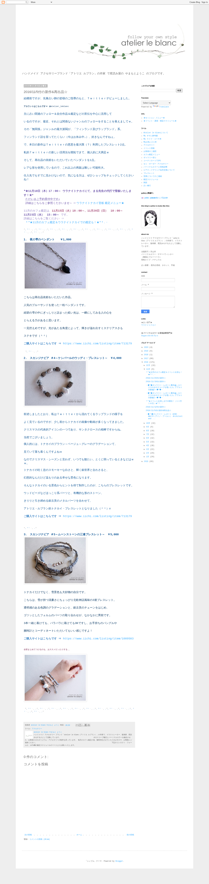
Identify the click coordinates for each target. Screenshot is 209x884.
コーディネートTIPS (152, 161)
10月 (148, 423)
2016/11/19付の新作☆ (156, 382)
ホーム (79, 835)
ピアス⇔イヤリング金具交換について (159, 170)
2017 (146, 358)
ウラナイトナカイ (148, 325)
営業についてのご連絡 (153, 176)
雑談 (145, 183)
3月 (148, 449)
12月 (148, 365)
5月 (148, 442)
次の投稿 (28, 835)
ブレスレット (149, 173)
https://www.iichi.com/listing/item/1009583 (98, 638)
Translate (164, 107)
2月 (148, 453)
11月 (148, 369)
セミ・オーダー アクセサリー (156, 164)
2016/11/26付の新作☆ (156, 378)
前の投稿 (130, 835)
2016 (146, 362)
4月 (148, 446)
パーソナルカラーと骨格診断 (155, 167)
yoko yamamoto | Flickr (156, 198)
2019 (146, 351)
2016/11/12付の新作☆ (156, 407)
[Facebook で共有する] (85, 725)
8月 (148, 431)
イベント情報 (149, 148)
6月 (148, 438)
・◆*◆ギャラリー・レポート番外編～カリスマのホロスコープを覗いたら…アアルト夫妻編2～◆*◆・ (164, 387)
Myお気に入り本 (150, 142)
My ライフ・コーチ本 (152, 139)
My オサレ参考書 (151, 136)
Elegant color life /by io (149, 336)
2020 (146, 347)
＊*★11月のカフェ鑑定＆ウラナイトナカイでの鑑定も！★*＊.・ (66, 222)
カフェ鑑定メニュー (152, 155)
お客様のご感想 (150, 151)
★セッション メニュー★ (154, 118)
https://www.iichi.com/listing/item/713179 (97, 343)
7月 (148, 434)
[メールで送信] (77, 725)
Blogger (119, 861)
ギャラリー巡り (150, 158)
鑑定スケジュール (151, 180)
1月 (148, 457)
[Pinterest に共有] (88, 725)
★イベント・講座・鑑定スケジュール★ (160, 121)
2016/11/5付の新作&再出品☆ (158, 410)
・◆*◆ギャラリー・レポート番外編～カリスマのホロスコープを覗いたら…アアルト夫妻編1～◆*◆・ (164, 395)
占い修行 (147, 186)
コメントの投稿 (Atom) (40, 839)
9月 (148, 427)
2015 (146, 461)
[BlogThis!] (80, 725)
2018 (146, 355)
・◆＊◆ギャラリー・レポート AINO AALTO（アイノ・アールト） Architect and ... (164, 416)
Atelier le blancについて (156, 133)
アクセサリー (37, 729)
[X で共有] (82, 725)
